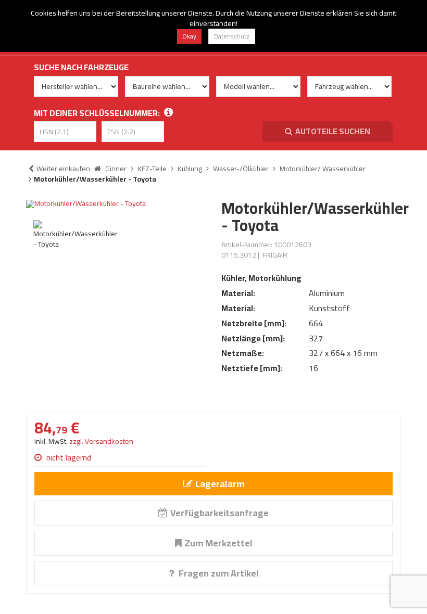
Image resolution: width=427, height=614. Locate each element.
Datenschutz (231, 36)
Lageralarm (219, 483)
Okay (189, 36)
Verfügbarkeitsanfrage (219, 512)
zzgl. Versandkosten (101, 441)
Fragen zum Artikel (218, 573)
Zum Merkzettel (218, 543)
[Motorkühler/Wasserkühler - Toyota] (116, 204)
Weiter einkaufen (63, 168)
